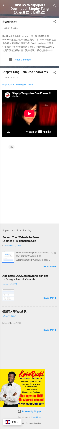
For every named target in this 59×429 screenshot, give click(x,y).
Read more (50, 266)
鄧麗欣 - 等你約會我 (14, 311)
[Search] (55, 6)
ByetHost (9, 22)
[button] (55, 22)
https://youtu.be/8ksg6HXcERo (17, 84)
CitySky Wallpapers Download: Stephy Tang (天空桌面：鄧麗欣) (29, 8)
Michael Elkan (36, 417)
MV (11, 147)
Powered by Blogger (31, 411)
